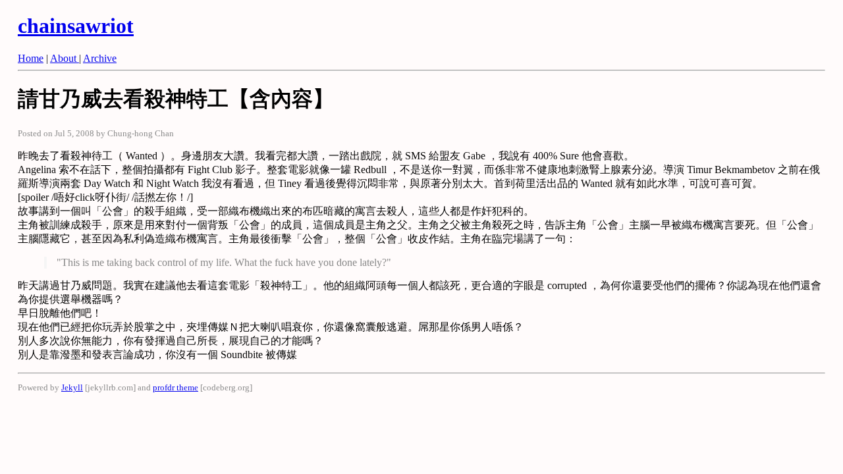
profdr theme (175, 387)
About (64, 58)
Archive (100, 58)
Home (30, 58)
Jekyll (72, 387)
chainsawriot (76, 26)
